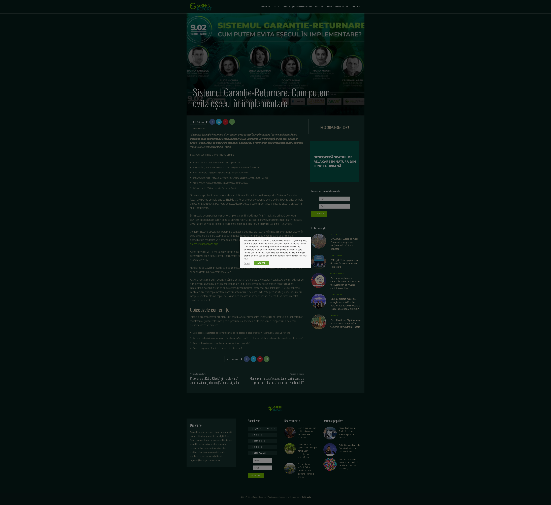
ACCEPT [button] (261, 263)
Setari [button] (247, 263)
